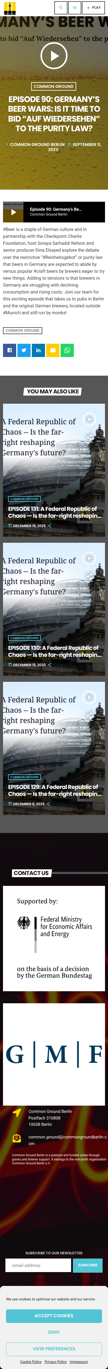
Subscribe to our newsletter (54, 1253)
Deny (54, 1332)
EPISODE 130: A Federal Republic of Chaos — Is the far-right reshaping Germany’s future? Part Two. (54, 655)
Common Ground (54, 86)
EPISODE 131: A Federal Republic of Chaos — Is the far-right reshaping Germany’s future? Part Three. (54, 516)
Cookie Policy (31, 1362)
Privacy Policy (56, 1362)
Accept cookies (53, 1316)
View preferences (54, 1349)
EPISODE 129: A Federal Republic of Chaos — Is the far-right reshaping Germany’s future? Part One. (54, 794)
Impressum (79, 1362)
